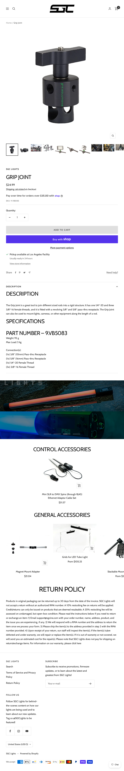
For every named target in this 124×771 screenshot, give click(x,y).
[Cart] (116, 8)
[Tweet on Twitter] (24, 272)
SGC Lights (12, 169)
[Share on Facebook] (15, 272)
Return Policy (13, 683)
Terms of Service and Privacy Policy (21, 674)
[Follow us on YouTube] (27, 731)
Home (9, 22)
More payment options (62, 247)
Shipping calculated (15, 189)
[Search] (13, 8)
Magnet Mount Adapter (28, 571)
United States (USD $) (18, 744)
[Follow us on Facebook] (10, 731)
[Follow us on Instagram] (18, 731)
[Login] (109, 8)
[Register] (90, 684)
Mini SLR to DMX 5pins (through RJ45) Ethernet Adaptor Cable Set (62, 496)
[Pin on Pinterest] (19, 272)
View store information (20, 263)
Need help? (112, 272)
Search (9, 666)
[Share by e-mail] (29, 272)
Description (13, 286)
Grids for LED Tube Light (75, 557)
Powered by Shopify (29, 753)
